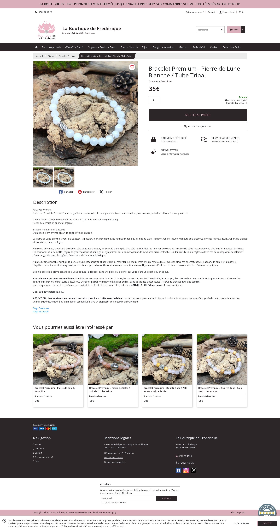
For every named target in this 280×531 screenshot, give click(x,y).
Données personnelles (114, 462)
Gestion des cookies (113, 457)
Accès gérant (239, 512)
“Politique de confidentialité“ (74, 526)
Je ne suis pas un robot (116, 502)
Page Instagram (41, 311)
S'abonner (166, 498)
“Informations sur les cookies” (32, 526)
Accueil (39, 56)
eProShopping (109, 512)
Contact (211, 12)
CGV (36, 461)
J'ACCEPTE (267, 523)
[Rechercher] (222, 30)
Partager (68, 191)
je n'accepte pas (241, 523)
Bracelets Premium (67, 56)
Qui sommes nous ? (43, 457)
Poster (108, 191)
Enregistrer (88, 191)
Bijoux (51, 56)
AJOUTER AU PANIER (197, 115)
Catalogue (39, 448)
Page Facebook (41, 308)
